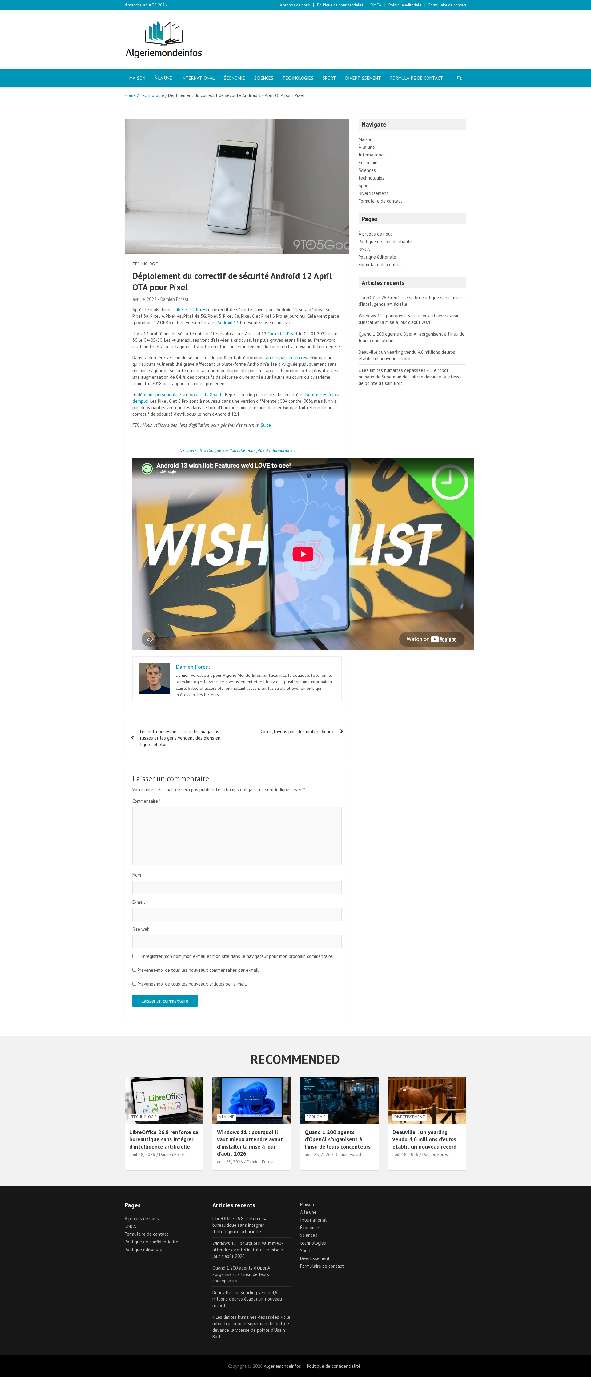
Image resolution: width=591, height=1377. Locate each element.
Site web (141, 929)
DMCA (376, 5)
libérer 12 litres (190, 310)
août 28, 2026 (142, 1154)
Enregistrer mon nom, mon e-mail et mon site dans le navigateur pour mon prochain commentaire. (237, 956)
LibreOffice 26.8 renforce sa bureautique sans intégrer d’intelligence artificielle (163, 1139)
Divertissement (363, 78)
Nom (138, 875)
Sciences (263, 78)
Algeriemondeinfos (282, 1366)
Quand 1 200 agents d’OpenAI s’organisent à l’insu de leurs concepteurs (338, 1139)
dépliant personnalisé (159, 395)
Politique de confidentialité (340, 5)
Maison (137, 78)
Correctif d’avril (282, 334)
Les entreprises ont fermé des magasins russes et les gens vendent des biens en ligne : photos (180, 738)
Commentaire (146, 801)
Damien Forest (174, 299)
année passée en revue (289, 358)
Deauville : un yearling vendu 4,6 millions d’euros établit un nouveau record (424, 1139)
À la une (163, 78)
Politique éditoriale (404, 5)
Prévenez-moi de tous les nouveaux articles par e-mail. (192, 984)
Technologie (145, 264)
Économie (234, 78)
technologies (298, 78)
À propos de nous (295, 5)
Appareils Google (207, 395)
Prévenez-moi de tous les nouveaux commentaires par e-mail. (198, 970)
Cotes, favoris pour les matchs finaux (297, 731)
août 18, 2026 (405, 1154)
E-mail (140, 902)
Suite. (266, 425)
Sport (329, 78)
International (198, 78)
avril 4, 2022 (144, 299)
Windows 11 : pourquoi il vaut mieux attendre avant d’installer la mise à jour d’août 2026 (250, 1143)
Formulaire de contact (447, 5)
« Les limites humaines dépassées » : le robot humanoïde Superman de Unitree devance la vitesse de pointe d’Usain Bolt (410, 376)
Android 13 (228, 322)
